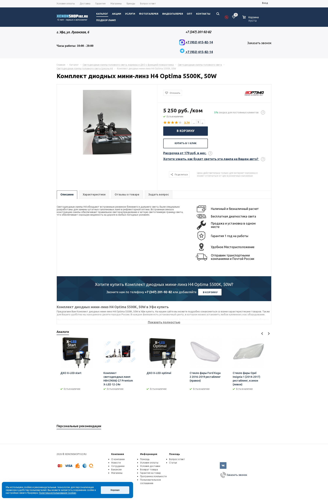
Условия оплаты (149, 462)
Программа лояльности (153, 476)
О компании (118, 459)
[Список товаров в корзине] (251, 20)
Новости (116, 462)
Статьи (173, 462)
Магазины (116, 473)
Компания (117, 454)
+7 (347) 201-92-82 (158, 292)
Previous (262, 333)
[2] (169, 123)
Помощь (174, 454)
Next (268, 333)
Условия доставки (150, 466)
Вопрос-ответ (177, 459)
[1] (165, 123)
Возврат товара (149, 469)
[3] (173, 123)
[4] (176, 123)
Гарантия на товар (150, 473)
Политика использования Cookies (57, 493)
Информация (148, 454)
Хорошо (115, 490)
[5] (180, 123)
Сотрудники (118, 466)
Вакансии (116, 469)
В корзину (186, 131)
